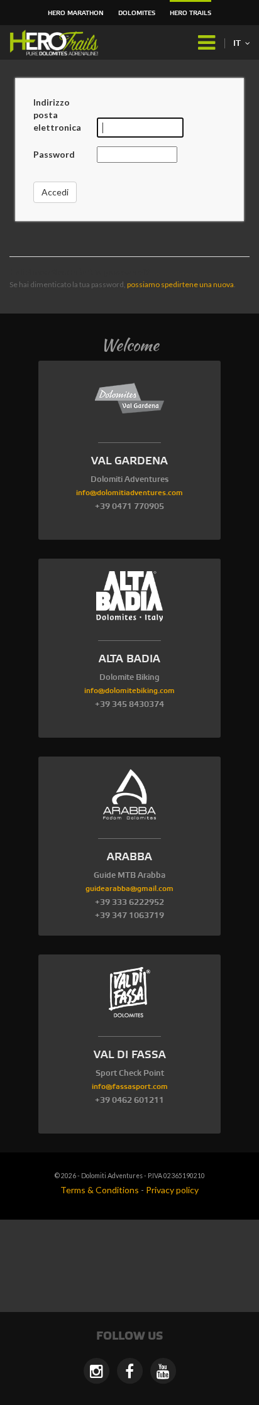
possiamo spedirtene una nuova (180, 284)
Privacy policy (172, 1189)
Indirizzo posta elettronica (57, 115)
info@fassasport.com (130, 1086)
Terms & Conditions (99, 1189)
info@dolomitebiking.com (129, 691)
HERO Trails (190, 13)
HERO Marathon (76, 13)
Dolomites (136, 13)
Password (54, 154)
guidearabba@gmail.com (129, 889)
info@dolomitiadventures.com (129, 493)
